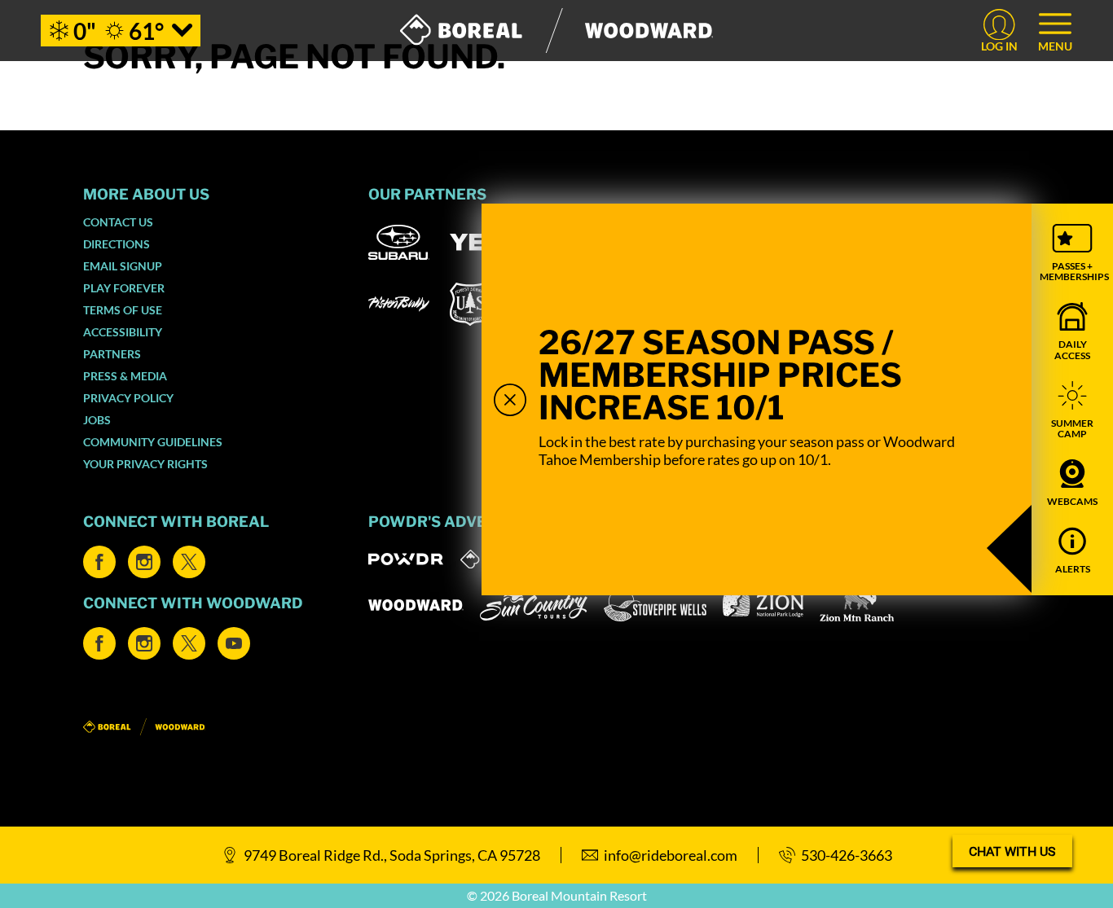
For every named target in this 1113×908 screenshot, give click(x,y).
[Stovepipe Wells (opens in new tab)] (655, 605)
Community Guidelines (152, 442)
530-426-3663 (846, 855)
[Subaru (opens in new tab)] (398, 242)
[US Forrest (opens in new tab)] (470, 304)
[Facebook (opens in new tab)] (99, 562)
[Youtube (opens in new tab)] (234, 643)
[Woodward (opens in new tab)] (416, 605)
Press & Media (125, 376)
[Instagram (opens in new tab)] (144, 562)
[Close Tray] (510, 400)
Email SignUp (122, 266)
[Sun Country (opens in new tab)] (533, 605)
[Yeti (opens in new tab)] (480, 242)
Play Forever (124, 288)
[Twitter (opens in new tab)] (189, 562)
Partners (112, 354)
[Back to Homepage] (205, 727)
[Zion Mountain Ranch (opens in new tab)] (857, 605)
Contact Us (118, 222)
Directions (116, 244)
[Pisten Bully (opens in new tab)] (398, 303)
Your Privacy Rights (145, 464)
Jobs (97, 420)
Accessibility (122, 332)
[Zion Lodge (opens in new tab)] (763, 605)
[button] (1072, 253)
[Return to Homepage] (557, 30)
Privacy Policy (128, 398)
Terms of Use (122, 310)
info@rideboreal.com (670, 855)
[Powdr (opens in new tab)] (405, 559)
